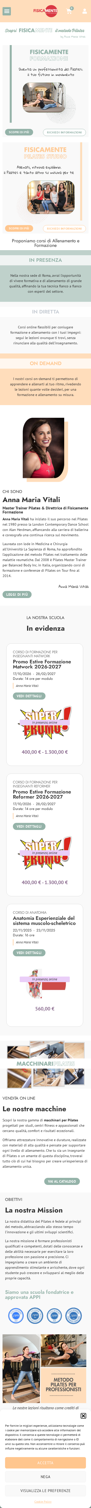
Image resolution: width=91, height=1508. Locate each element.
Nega (45, 1476)
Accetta (45, 1462)
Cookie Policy (43, 1501)
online (53, 722)
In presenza (40, 722)
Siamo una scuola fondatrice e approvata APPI (39, 1294)
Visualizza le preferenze (45, 1490)
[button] (83, 1415)
